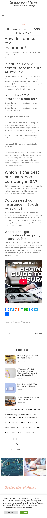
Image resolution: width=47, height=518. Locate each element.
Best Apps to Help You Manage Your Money (27, 385)
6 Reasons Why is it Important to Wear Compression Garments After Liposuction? (27, 372)
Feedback (13, 439)
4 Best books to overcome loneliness (19, 432)
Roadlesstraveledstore (23, 2)
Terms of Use (15, 449)
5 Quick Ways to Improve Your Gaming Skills (28, 398)
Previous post (10, 333)
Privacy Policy (15, 444)
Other (24, 24)
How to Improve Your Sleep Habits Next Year (29, 357)
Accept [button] (24, 512)
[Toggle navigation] (2, 15)
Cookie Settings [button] (11, 512)
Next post (38, 333)
